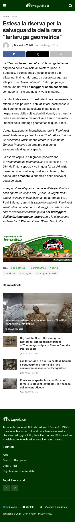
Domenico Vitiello (24, 45)
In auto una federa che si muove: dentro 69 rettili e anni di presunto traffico (35, 322)
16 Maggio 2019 (49, 45)
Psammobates (38, 267)
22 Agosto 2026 (30, 392)
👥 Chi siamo (10, 507)
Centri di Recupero (14, 460)
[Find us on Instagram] (14, 488)
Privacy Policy (45, 513)
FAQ (5, 454)
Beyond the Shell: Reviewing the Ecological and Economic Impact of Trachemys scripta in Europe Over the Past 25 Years (45, 343)
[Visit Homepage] (37, 5)
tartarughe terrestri (47, 273)
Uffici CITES (10, 465)
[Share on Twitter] (37, 54)
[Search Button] (70, 5)
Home (6, 16)
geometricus (18, 267)
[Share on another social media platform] (61, 54)
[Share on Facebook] (14, 54)
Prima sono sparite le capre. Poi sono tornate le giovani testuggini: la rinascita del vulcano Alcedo (45, 383)
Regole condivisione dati (18, 471)
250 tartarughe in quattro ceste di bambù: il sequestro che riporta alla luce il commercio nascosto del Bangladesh (46, 364)
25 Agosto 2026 (30, 373)
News (14, 16)
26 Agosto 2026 (15, 329)
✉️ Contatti (28, 507)
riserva (54, 267)
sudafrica (10, 273)
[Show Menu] (4, 5)
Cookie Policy (29, 513)
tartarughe (25, 273)
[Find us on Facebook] (6, 488)
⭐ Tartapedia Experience (53, 507)
